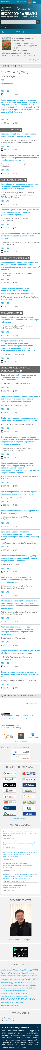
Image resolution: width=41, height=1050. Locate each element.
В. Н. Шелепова (23, 476)
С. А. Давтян (16, 326)
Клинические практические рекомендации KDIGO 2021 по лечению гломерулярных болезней (20, 844)
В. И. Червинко (31, 140)
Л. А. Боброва (5, 166)
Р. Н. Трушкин (5, 297)
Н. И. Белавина (6, 354)
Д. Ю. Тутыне (5, 586)
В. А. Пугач (28, 448)
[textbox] (20, 22)
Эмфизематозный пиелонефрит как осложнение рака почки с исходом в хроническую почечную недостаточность (17, 290)
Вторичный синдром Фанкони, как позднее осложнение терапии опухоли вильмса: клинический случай (18, 377)
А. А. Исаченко (6, 517)
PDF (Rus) (5, 91)
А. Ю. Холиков (19, 681)
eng (34, 2)
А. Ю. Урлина (15, 543)
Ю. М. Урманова (30, 681)
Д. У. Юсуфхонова (7, 681)
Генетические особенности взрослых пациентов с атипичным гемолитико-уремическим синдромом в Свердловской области (20, 398)
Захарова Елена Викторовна (20, 939)
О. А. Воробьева (6, 273)
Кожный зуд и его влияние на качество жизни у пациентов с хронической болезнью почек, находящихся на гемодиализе (20, 186)
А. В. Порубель (17, 517)
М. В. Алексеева (6, 614)
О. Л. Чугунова (27, 586)
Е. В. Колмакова (15, 657)
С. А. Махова (25, 543)
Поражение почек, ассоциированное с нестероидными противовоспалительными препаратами (17, 865)
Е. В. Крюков (16, 142)
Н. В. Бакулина (6, 659)
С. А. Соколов (15, 297)
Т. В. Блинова (5, 218)
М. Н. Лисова (5, 197)
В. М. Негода (27, 517)
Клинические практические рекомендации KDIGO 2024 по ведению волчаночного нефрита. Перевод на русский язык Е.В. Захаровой (20, 876)
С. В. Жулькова (6, 275)
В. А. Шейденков (6, 638)
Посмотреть (9, 1018)
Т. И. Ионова (15, 197)
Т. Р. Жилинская (6, 588)
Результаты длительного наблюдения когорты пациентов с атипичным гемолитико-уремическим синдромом (20, 212)
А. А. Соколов (25, 297)
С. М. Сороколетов (7, 244)
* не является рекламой (20, 741)
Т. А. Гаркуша (33, 476)
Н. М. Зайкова (27, 384)
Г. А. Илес (4, 498)
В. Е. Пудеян (5, 519)
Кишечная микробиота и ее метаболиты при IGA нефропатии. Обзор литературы (19, 135)
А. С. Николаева (26, 273)
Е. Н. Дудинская (18, 164)
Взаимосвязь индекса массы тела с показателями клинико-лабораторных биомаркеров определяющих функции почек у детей (20, 535)
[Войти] (30, 2)
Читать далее (34, 59)
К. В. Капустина (18, 448)
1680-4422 (21, 1)
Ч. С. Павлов (35, 242)
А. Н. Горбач (5, 424)
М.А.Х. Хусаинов (27, 424)
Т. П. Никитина (6, 195)
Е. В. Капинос (12, 498)
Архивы (18, 32)
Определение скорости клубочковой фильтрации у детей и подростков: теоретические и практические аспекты (20, 854)
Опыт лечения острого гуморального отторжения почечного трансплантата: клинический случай (16, 579)
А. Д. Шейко (5, 657)
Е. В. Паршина (29, 193)
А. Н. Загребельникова (9, 476)
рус (39, 2)
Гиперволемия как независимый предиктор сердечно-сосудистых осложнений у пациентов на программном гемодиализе (20, 558)
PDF (2, 80)
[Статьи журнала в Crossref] (21, 736)
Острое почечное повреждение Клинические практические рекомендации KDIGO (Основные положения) (19, 834)
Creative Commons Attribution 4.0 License (18, 717)
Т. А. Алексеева (6, 384)
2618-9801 (21, 3)
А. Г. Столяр (15, 218)
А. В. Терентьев (15, 424)
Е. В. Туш (33, 543)
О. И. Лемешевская (7, 193)
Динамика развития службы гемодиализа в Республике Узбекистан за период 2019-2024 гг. (19, 674)
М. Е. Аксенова (17, 384)
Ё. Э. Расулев (5, 564)
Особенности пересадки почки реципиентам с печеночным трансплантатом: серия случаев (19, 419)
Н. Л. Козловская (31, 164)
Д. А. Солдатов (6, 142)
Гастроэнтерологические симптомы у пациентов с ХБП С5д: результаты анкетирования (20, 652)
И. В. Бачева (22, 498)
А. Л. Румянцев (16, 586)
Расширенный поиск (8, 27)
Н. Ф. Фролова (27, 142)
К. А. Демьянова (18, 612)
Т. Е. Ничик (16, 273)
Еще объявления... (32, 703)
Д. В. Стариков (6, 328)
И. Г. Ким (13, 140)
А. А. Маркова (6, 543)
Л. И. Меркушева (7, 164)
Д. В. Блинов (24, 218)
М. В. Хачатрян (6, 612)
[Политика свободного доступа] (8, 736)
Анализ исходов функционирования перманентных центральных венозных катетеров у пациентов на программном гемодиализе (17, 630)
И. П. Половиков (27, 326)
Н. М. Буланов (17, 328)
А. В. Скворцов (6, 326)
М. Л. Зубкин (5, 140)
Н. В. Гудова (21, 140)
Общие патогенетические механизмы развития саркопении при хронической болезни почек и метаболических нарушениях (20, 157)
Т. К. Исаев (34, 297)
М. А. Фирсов (5, 479)
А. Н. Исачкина (27, 657)
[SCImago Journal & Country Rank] (20, 747)
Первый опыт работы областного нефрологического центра (14, 887)
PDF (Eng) (5, 279)
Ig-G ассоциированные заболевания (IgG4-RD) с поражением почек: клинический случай (20, 492)
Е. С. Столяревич (18, 354)
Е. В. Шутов (5, 242)
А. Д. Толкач (19, 193)
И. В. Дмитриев (6, 299)
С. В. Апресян (17, 614)
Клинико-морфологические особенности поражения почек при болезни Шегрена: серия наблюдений (20, 319)
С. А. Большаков (15, 242)
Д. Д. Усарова (15, 564)
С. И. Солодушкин (7, 221)
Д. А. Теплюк (26, 242)
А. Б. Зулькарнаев (18, 195)
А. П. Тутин (29, 195)
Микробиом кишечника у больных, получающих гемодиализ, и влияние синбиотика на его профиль (20, 235)
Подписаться (9, 1020)
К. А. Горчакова (6, 448)
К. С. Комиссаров (19, 638)
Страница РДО (7, 83)
